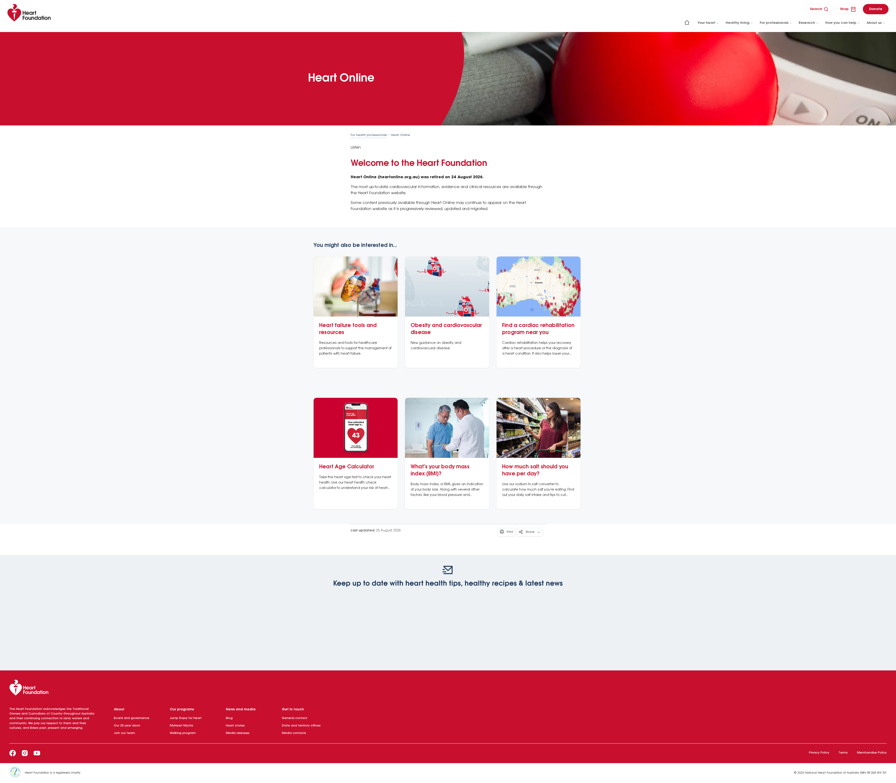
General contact (294, 718)
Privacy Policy (819, 753)
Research (807, 23)
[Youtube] (37, 753)
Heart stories (235, 725)
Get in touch (293, 709)
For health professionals (369, 135)
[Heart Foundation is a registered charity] (17, 773)
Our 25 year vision (127, 725)
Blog (229, 718)
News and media (241, 709)
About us (874, 23)
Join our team (124, 733)
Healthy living (737, 23)
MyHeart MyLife (181, 725)
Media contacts (294, 733)
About (119, 709)
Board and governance (131, 718)
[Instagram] (24, 753)
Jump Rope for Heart (186, 718)
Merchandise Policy (872, 753)
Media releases (237, 733)
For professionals (774, 23)
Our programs (182, 709)
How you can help (840, 23)
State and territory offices (301, 725)
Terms (843, 753)
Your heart (706, 23)
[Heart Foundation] (448, 689)
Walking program (183, 733)
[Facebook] (12, 753)
